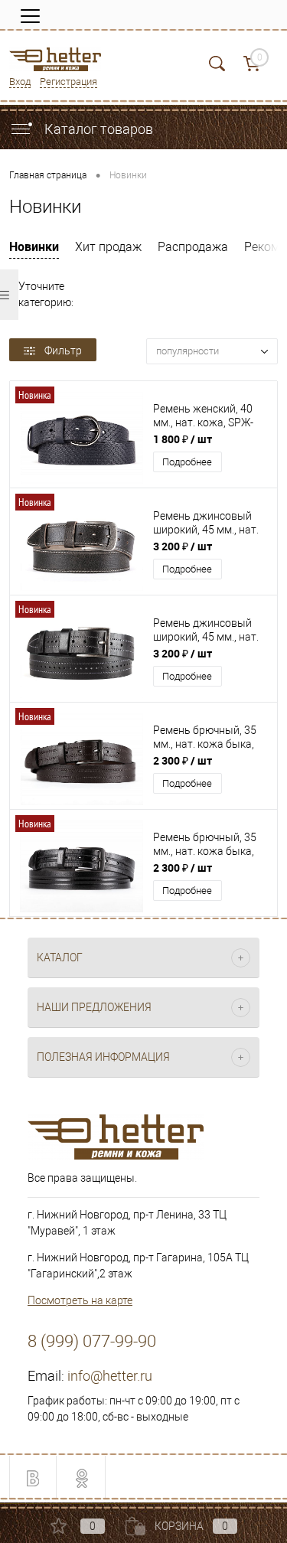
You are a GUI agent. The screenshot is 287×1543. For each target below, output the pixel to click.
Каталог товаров (97, 129)
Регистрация (68, 81)
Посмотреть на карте (80, 1300)
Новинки (34, 246)
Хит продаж (108, 247)
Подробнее (187, 462)
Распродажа (193, 247)
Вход (20, 81)
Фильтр (63, 350)
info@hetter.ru (109, 1376)
